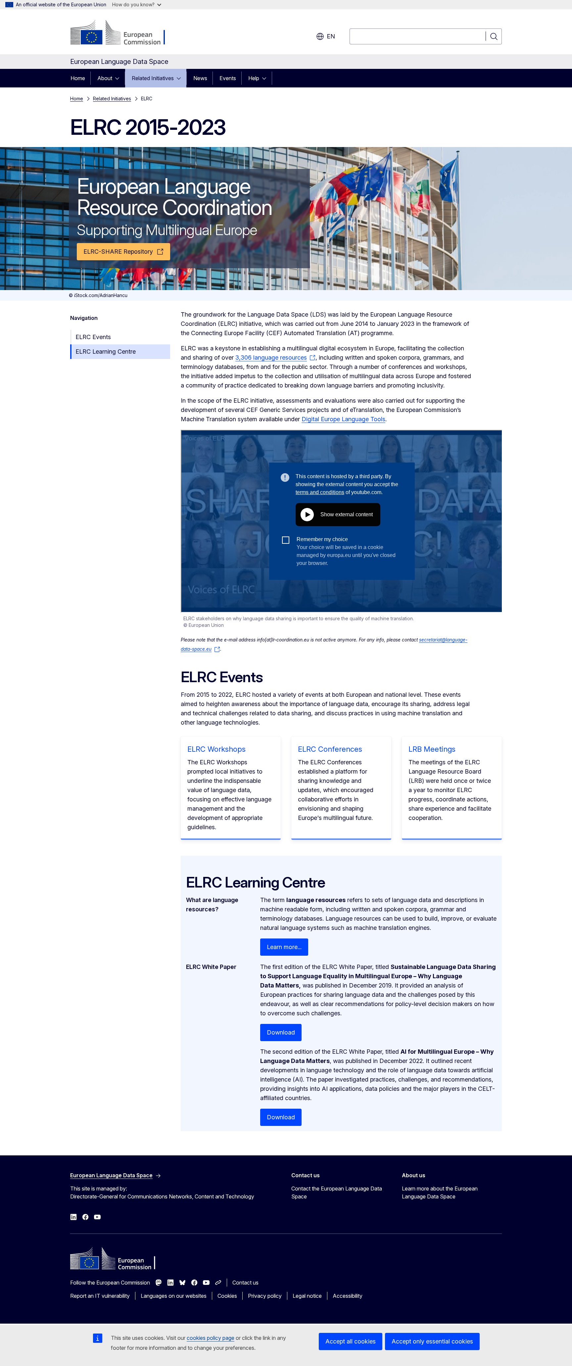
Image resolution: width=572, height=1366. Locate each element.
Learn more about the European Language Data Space (440, 1192)
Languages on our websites (174, 1295)
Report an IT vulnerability (100, 1295)
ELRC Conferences (330, 749)
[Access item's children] (119, 78)
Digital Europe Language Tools (343, 419)
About (104, 78)
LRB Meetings (431, 749)
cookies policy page (210, 1338)
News (200, 78)
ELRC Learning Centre (105, 351)
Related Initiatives (153, 78)
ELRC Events (93, 336)
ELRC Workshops (216, 749)
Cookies (227, 1295)
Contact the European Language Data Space (336, 1192)
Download (281, 1032)
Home (78, 78)
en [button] (331, 36)
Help (253, 78)
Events (227, 78)
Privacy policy (265, 1295)
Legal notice (307, 1295)
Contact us (245, 1282)
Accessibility (347, 1295)
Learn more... (284, 946)
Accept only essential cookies (432, 1341)
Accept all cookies (350, 1341)
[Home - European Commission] (123, 33)
